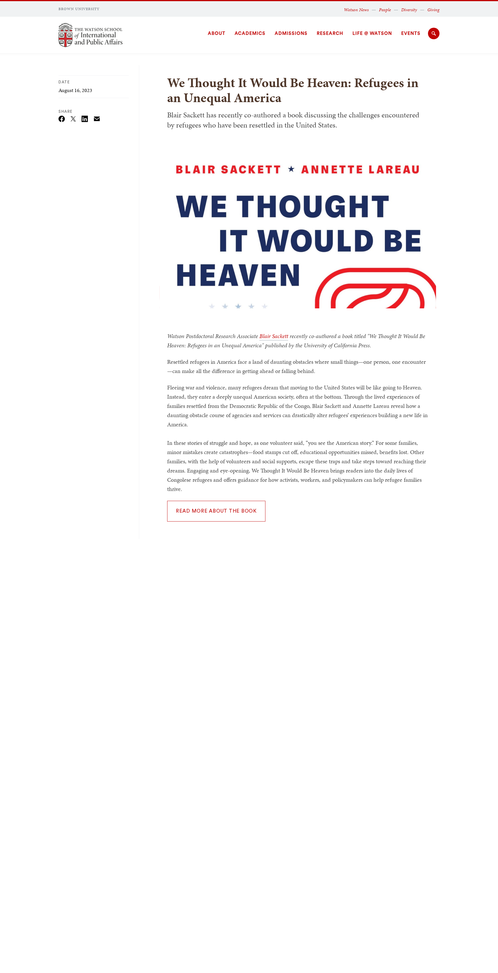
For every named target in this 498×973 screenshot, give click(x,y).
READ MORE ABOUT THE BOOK (216, 511)
